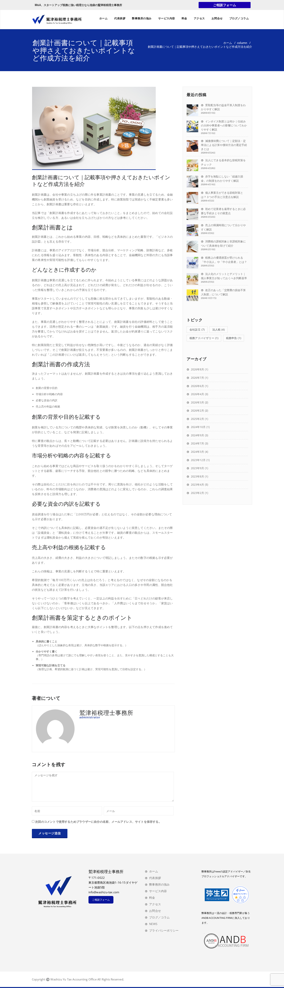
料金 (184, 18)
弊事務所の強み (142, 18)
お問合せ (217, 18)
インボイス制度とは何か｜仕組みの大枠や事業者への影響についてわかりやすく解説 (224, 125)
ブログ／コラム (239, 18)
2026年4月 (197, 394)
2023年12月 (198, 460)
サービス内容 (166, 18)
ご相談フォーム (224, 5)
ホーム (103, 18)
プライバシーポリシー (164, 930)
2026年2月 (197, 410)
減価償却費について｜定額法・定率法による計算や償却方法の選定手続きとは (224, 145)
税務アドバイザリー (204, 338)
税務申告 (233, 338)
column (242, 43)
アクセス (199, 18)
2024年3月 (197, 452)
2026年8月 (197, 369)
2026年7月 (197, 377)
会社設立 (197, 329)
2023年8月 (197, 476)
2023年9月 (197, 468)
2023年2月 (197, 493)
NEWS (153, 924)
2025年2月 (197, 419)
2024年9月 (197, 435)
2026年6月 (197, 386)
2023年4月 (197, 484)
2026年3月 (197, 402)
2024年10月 (198, 427)
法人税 (218, 329)
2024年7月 (197, 443)
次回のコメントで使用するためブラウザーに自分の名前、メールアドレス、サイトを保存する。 (98, 821)
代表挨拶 (119, 18)
